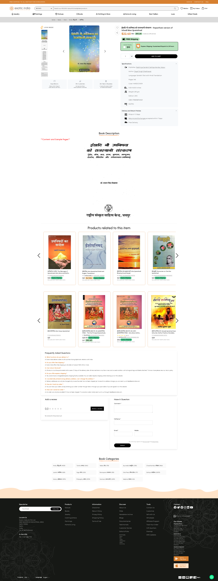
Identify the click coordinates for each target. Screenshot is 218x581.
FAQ (207, 2)
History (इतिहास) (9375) (59, 479)
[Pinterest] (182, 508)
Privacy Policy (155, 441)
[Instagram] (185, 508)
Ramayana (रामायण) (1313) (107, 472)
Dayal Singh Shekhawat (142, 71)
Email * (116, 430)
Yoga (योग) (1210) (81, 472)
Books (59, 20)
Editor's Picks (124, 531)
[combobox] (113, 8)
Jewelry (67, 514)
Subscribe (56, 509)
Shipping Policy (98, 518)
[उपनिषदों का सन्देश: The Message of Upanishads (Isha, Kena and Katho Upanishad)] (59, 268)
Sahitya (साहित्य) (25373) (153, 472)
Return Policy (97, 511)
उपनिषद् (81, 20)
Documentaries (124, 521)
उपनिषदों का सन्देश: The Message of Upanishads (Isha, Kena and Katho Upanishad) (58, 273)
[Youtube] (191, 508)
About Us (122, 508)
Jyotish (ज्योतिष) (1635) (59, 472)
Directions (176, 531)
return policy (169, 370)
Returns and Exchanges (137, 118)
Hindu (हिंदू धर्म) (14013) (59, 465)
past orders (103, 386)
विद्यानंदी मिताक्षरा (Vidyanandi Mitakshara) (94, 335)
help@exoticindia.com (133, 381)
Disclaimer (96, 508)
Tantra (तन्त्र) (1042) (82, 465)
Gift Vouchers (151, 528)
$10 (128, 47)
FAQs (121, 511)
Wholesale (150, 518)
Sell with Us (150, 514)
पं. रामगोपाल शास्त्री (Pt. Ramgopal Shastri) (94, 275)
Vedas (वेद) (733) (104, 465)
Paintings (68, 521)
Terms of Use (146, 441)
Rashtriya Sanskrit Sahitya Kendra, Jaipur (150, 67)
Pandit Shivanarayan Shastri (127, 275)
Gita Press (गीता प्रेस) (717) (130, 472)
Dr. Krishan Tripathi (55, 335)
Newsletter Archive (126, 514)
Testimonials (123, 524)
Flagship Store (178, 523)
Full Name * (117, 419)
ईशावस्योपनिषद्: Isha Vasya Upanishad (58, 331)
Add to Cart (156, 56)
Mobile (136, 430)
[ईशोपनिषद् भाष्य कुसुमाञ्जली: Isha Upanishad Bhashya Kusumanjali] (129, 268)
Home (53, 20)
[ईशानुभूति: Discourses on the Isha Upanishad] (164, 268)
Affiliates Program (152, 521)
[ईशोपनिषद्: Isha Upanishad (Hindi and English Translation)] (94, 269)
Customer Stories (125, 528)
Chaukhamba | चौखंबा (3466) (154, 465)
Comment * (117, 403)
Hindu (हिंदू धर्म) (73, 20)
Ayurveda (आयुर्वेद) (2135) (130, 465)
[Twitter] (178, 508)
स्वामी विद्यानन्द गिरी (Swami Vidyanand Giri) (129, 337)
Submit (122, 445)
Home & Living (70, 524)
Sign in (189, 2)
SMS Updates (151, 535)
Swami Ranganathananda (56, 275)
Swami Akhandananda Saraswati (162, 275)
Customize (150, 511)
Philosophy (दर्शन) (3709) (83, 479)
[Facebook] (175, 508)
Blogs (121, 518)
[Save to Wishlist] (117, 28)
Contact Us (150, 508)
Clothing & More (71, 518)
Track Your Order (152, 524)
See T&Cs (58, 87)
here (89, 386)
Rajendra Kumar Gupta (160, 335)
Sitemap (149, 531)
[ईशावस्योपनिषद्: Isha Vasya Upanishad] (59, 328)
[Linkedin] (188, 508)
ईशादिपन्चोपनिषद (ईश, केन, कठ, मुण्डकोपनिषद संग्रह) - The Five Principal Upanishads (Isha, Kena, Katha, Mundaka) (93, 333)
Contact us (198, 2)
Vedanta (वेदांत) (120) (129, 479)
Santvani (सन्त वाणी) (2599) (107, 479)
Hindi (65, 20)
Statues (67, 508)
